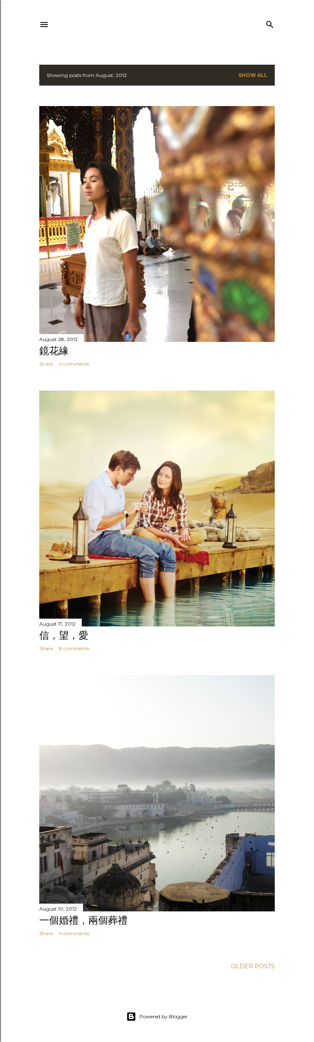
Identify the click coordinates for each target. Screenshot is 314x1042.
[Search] (270, 23)
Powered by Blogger (163, 1016)
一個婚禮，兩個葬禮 (83, 920)
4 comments (74, 364)
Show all (252, 75)
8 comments (74, 648)
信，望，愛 (63, 635)
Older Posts (253, 966)
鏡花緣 (54, 350)
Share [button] (46, 364)
